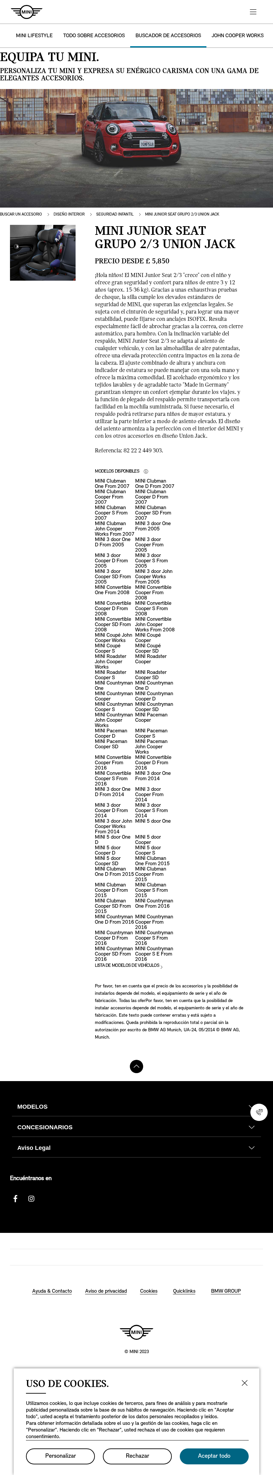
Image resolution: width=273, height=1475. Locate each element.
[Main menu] (253, 12)
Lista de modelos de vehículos (127, 965)
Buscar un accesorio (21, 215)
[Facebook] (15, 1198)
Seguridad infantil (115, 215)
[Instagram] (31, 1198)
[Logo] (136, 1332)
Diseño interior (69, 215)
